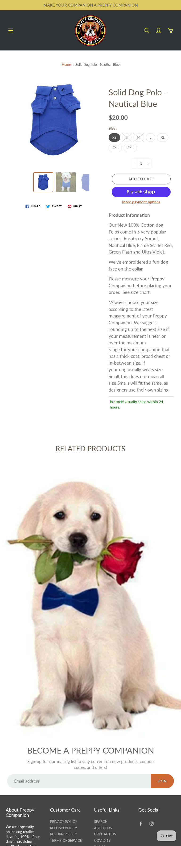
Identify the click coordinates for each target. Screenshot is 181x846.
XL (163, 137)
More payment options (141, 202)
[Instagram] (152, 823)
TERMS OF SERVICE (66, 840)
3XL (130, 148)
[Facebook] (141, 823)
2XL (115, 148)
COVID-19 (102, 840)
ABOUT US (103, 828)
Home (66, 65)
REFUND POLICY (63, 828)
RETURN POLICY (63, 834)
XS (114, 137)
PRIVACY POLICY (63, 822)
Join (162, 781)
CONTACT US (105, 834)
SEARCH (100, 822)
